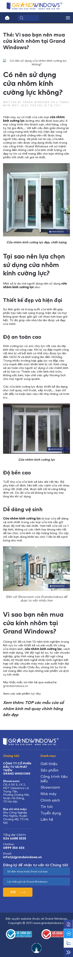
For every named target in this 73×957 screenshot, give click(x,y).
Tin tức (54, 105)
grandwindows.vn (15, 686)
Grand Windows (36, 102)
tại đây (36, 693)
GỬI (13, 892)
